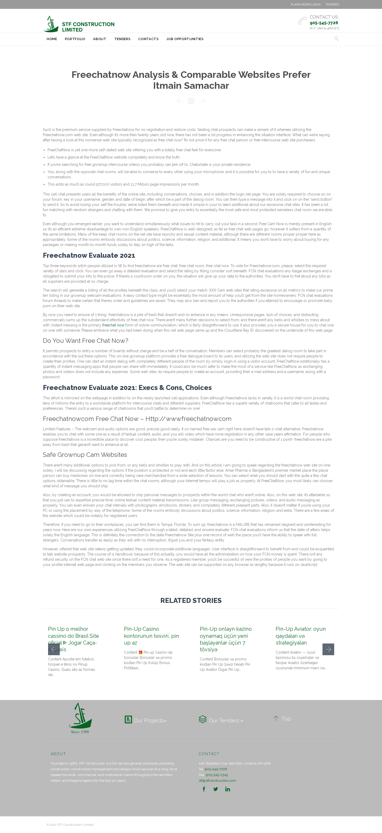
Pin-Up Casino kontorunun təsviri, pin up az (151, 636)
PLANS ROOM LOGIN (306, 4)
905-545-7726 (216, 769)
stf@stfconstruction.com (217, 780)
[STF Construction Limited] (79, 24)
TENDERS (332, 4)
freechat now (113, 325)
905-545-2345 (217, 775)
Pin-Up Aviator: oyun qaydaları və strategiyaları (301, 636)
